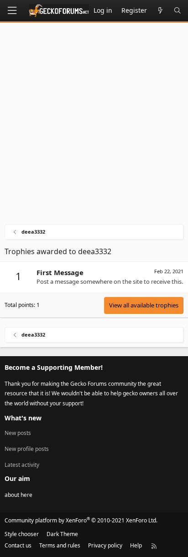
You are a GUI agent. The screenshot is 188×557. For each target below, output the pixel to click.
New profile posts (27, 449)
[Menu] (12, 10)
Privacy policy (105, 545)
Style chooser (22, 534)
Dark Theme (62, 534)
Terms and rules (59, 545)
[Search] (177, 10)
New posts (18, 433)
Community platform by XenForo (81, 520)
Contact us (18, 545)
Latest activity (22, 465)
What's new (23, 418)
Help (136, 545)
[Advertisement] (94, 126)
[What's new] (160, 10)
